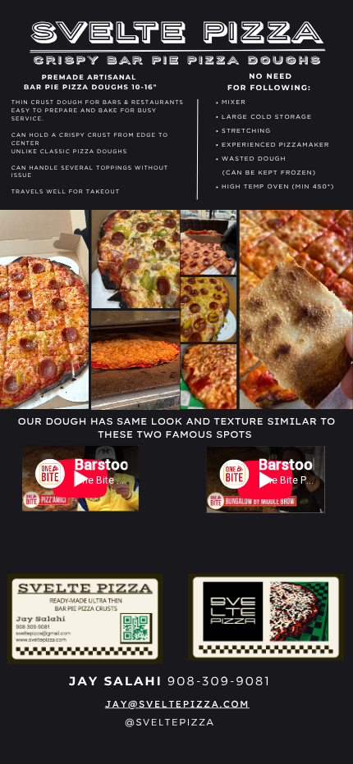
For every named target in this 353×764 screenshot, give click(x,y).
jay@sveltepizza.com (177, 703)
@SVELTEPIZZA (169, 721)
